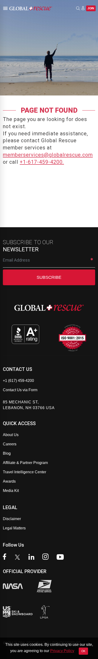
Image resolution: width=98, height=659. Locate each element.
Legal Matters (14, 528)
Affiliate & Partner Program (25, 463)
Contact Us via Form (20, 390)
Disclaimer (12, 519)
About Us (11, 435)
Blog (7, 453)
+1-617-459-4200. (42, 162)
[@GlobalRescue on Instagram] (46, 557)
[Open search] (78, 8)
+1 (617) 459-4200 (18, 381)
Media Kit (11, 491)
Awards (9, 481)
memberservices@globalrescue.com (48, 155)
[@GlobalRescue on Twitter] (18, 558)
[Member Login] (83, 8)
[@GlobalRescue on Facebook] (6, 557)
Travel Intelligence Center (24, 472)
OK (83, 651)
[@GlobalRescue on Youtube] (61, 557)
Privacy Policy (62, 651)
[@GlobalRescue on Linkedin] (33, 557)
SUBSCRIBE (49, 277)
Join (91, 8)
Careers (9, 444)
